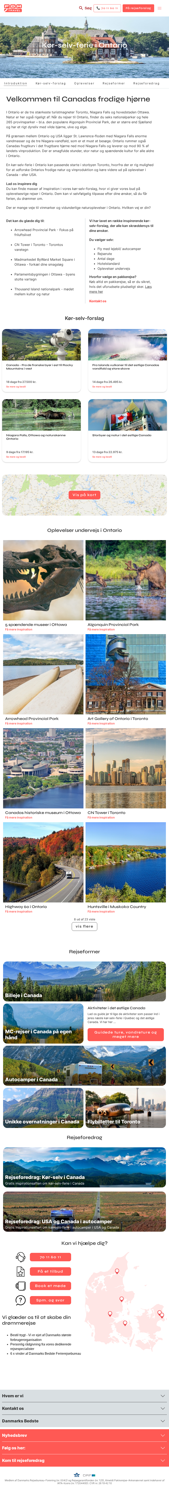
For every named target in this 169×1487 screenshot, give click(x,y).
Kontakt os (97, 301)
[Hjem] (13, 8)
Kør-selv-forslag (51, 83)
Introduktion (15, 83)
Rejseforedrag (146, 83)
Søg (88, 8)
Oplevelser (84, 83)
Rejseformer (114, 83)
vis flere (84, 926)
